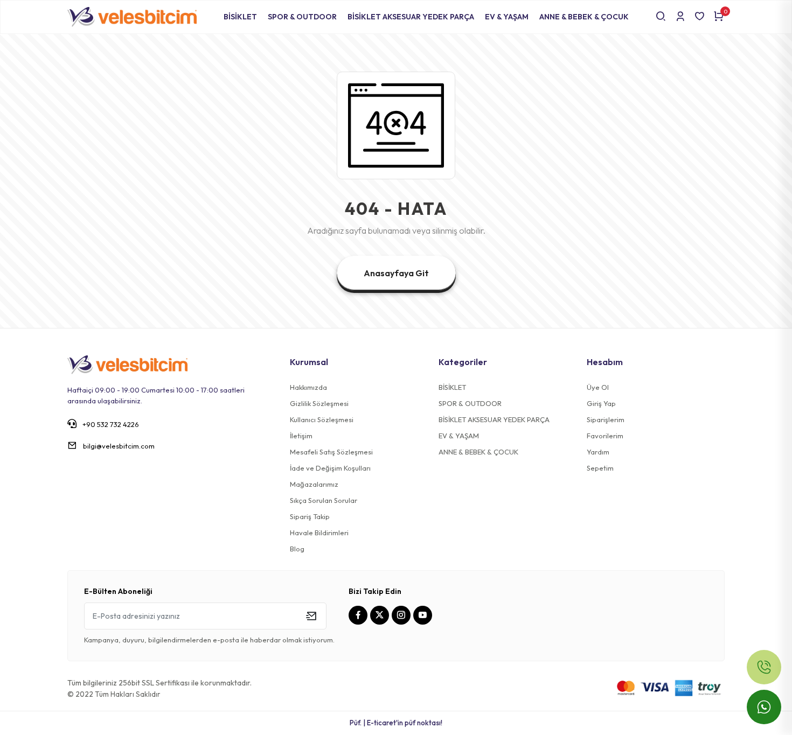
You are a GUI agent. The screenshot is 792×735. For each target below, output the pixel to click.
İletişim (301, 435)
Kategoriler (463, 361)
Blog (297, 548)
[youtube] (424, 615)
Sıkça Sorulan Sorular (323, 500)
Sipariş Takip (310, 516)
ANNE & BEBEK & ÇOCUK (584, 17)
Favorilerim (605, 435)
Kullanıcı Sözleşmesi (321, 419)
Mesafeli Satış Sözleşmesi (331, 451)
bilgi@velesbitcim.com (119, 446)
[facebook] (359, 615)
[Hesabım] (680, 16)
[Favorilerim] (699, 16)
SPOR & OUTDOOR (302, 17)
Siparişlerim (605, 419)
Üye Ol (598, 387)
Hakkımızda (308, 387)
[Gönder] (311, 616)
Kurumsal (309, 361)
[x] (381, 615)
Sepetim (600, 468)
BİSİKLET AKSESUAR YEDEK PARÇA (411, 17)
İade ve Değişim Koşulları (330, 468)
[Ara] (660, 16)
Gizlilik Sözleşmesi (319, 403)
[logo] (127, 364)
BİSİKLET (240, 17)
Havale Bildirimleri (319, 532)
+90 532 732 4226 (110, 424)
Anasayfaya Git (396, 273)
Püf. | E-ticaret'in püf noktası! (396, 722)
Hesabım (605, 361)
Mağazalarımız (314, 484)
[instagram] (402, 615)
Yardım (598, 451)
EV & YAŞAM (507, 17)
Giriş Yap (601, 403)
